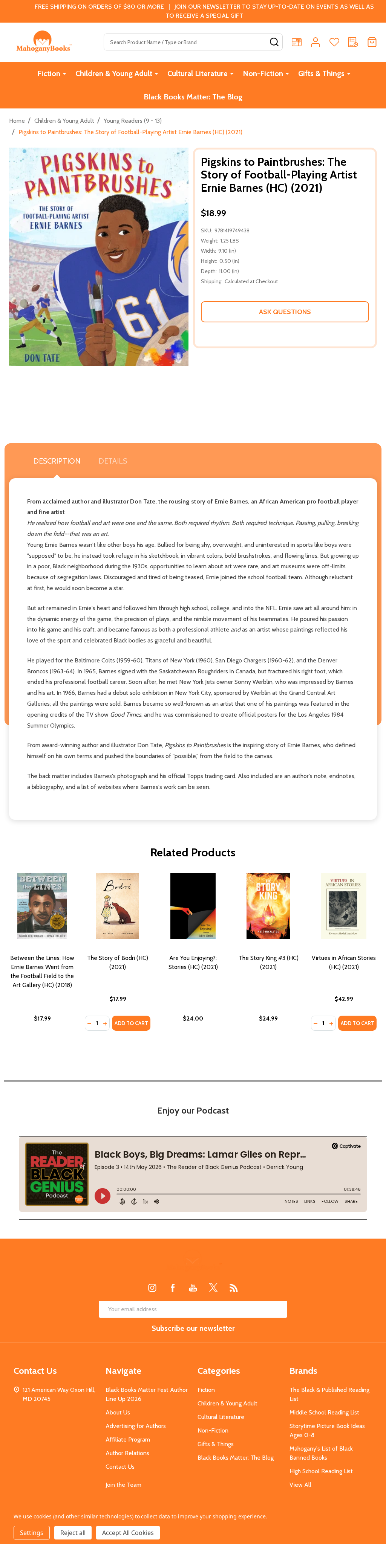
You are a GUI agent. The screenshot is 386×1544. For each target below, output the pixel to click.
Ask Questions (285, 312)
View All (300, 1484)
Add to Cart (131, 1023)
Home (17, 120)
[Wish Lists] (334, 42)
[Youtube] (193, 1287)
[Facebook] (172, 1287)
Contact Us (120, 1466)
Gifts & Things (321, 73)
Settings (31, 1533)
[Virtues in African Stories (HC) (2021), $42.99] (344, 906)
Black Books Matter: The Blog (193, 96)
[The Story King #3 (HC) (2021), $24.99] (268, 906)
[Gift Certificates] (297, 42)
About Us (118, 1412)
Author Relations (127, 1453)
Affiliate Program (128, 1439)
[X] (213, 1287)
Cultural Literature (197, 73)
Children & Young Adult (113, 73)
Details (112, 460)
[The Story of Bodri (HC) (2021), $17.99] (117, 906)
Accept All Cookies (128, 1533)
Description (56, 460)
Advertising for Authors (136, 1426)
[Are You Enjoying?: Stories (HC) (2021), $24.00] (193, 906)
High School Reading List (321, 1471)
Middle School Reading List (324, 1412)
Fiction (48, 73)
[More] (64, 73)
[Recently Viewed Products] (353, 42)
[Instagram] (152, 1287)
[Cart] (372, 42)
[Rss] (234, 1287)
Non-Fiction (263, 73)
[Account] (315, 42)
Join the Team (123, 1484)
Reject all (73, 1533)
